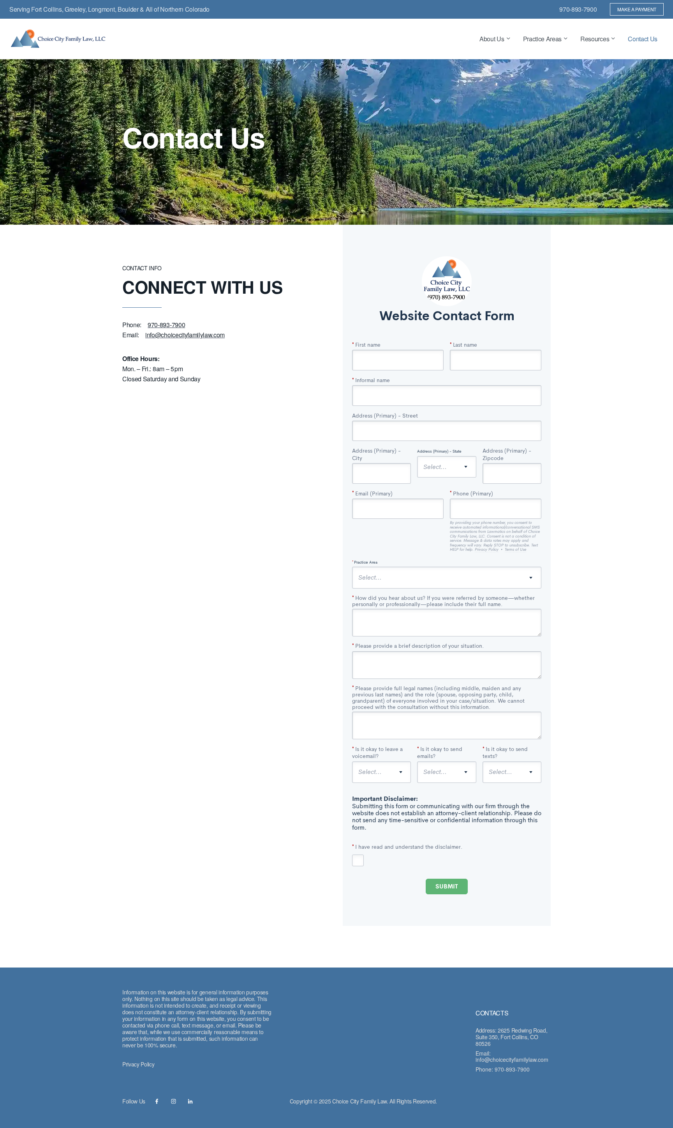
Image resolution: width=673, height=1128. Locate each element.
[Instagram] (173, 1101)
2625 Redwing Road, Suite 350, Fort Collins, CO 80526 (511, 1036)
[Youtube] (157, 1101)
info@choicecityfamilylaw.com (512, 1059)
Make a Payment (636, 9)
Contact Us (642, 38)
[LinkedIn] (190, 1101)
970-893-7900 (578, 9)
